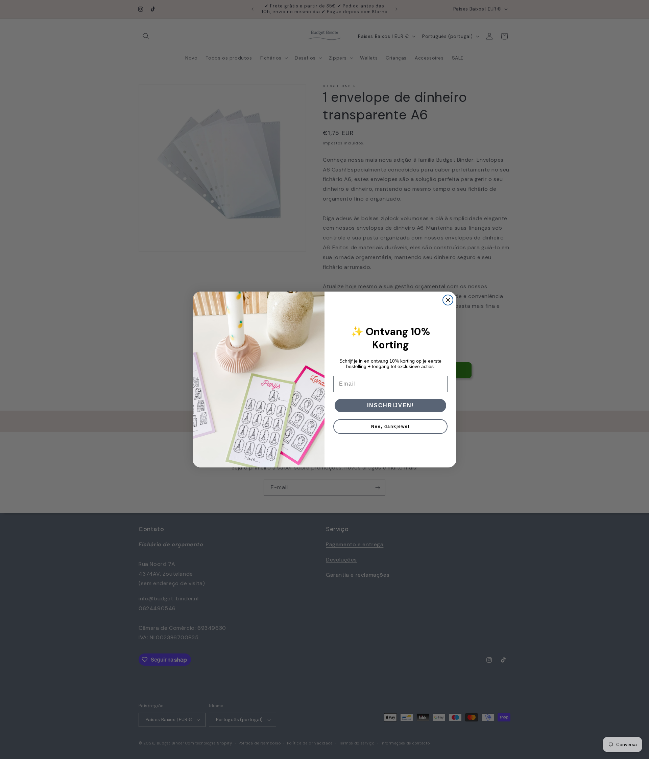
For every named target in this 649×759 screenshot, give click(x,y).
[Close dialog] (448, 300)
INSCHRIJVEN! (390, 405)
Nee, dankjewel (390, 426)
